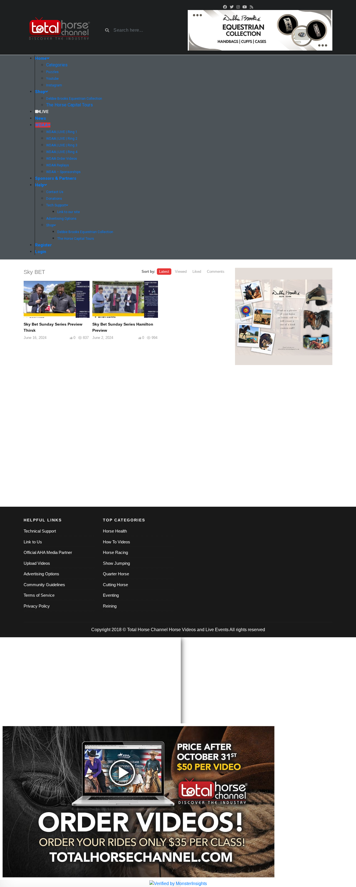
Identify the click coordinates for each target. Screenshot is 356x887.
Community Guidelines (44, 584)
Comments (215, 271)
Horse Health (115, 531)
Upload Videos (37, 563)
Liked (196, 271)
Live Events (217, 629)
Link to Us (33, 541)
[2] (260, 30)
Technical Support (40, 531)
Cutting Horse (115, 584)
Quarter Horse (116, 573)
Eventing (111, 595)
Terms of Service (39, 595)
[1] (283, 316)
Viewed (181, 271)
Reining (110, 606)
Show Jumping (116, 563)
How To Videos (116, 541)
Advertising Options (41, 573)
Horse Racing (115, 552)
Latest (164, 271)
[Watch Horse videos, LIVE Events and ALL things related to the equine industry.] (59, 30)
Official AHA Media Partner (48, 552)
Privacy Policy (37, 606)
